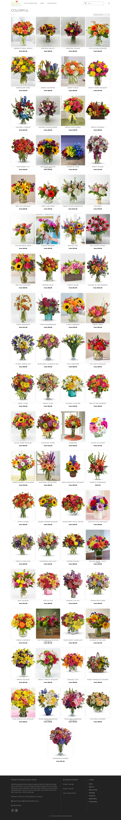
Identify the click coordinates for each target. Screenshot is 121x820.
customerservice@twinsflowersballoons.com (26, 801)
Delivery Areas (93, 790)
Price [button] (12, 14)
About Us (91, 787)
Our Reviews (52, 3)
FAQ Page (92, 793)
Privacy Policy (93, 801)
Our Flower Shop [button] (30, 3)
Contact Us (92, 795)
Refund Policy (93, 798)
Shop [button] (42, 3)
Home (90, 784)
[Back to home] (16, 3)
